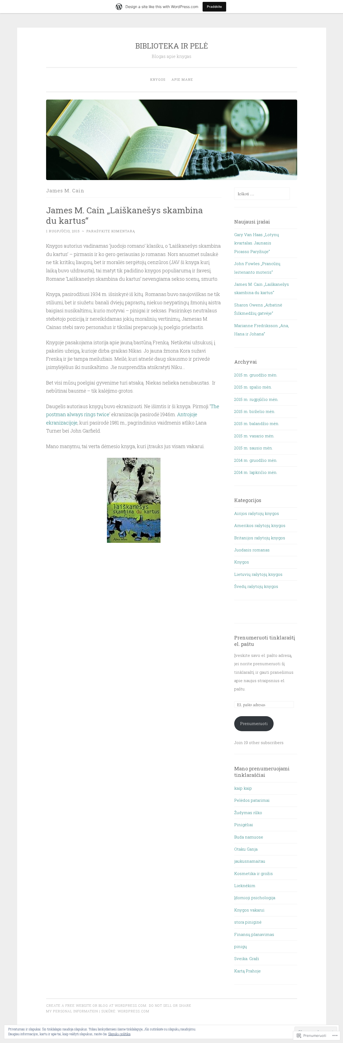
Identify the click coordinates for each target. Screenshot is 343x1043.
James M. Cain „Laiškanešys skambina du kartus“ (124, 215)
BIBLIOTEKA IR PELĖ (171, 45)
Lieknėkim (244, 885)
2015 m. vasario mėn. (254, 435)
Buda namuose (248, 837)
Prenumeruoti (254, 723)
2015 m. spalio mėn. (253, 387)
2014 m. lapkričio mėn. (255, 472)
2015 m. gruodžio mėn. (255, 375)
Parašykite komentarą (110, 231)
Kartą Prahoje (247, 971)
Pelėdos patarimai (252, 800)
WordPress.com (133, 1011)
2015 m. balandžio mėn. (256, 423)
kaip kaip (243, 788)
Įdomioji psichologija (254, 897)
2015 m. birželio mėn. (254, 411)
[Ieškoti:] (262, 193)
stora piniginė (248, 922)
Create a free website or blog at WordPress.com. (96, 1005)
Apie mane (182, 79)
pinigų (240, 946)
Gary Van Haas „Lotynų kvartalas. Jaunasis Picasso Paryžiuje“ (256, 243)
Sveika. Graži (246, 958)
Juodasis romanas (252, 549)
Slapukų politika (119, 1034)
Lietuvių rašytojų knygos (258, 574)
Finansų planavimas (254, 934)
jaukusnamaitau (249, 861)
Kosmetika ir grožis (253, 873)
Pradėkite (214, 7)
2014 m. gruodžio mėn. (255, 460)
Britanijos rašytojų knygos (259, 537)
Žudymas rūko (248, 812)
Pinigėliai (243, 824)
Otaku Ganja (246, 849)
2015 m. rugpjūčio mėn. (256, 399)
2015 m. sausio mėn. (253, 448)
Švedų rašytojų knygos (256, 586)
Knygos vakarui (249, 910)
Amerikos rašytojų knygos (259, 525)
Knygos (158, 79)
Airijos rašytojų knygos (256, 513)
